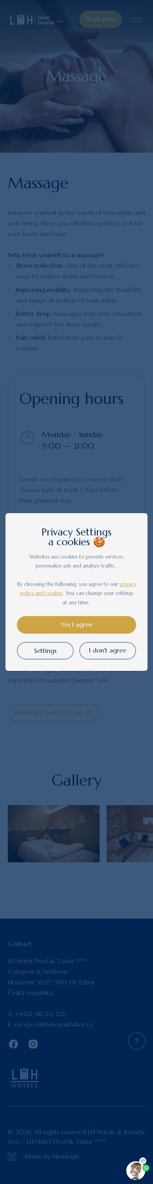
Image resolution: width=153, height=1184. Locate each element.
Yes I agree (77, 624)
